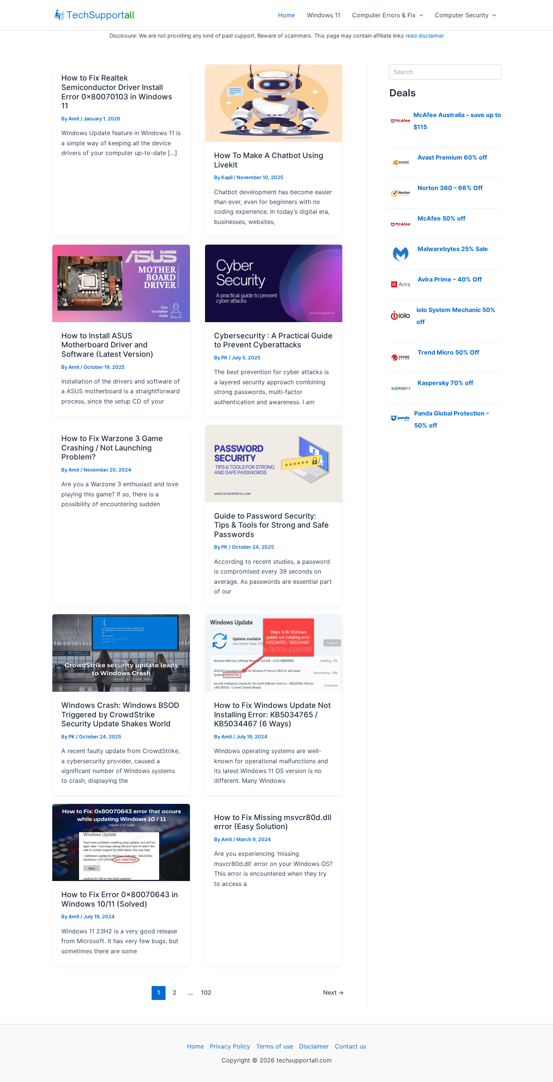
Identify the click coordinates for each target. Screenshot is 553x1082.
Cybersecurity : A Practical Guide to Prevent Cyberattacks (273, 340)
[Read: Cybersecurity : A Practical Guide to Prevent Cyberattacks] (274, 282)
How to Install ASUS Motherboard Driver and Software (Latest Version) (107, 345)
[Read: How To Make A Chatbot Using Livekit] (274, 103)
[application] (419, 15)
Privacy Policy (230, 1046)
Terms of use (274, 1046)
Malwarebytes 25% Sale (453, 249)
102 (206, 992)
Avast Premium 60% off (452, 157)
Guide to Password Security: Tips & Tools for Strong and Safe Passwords (271, 525)
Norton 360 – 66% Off (450, 188)
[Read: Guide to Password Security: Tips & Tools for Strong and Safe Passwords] (274, 463)
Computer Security (462, 15)
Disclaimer (314, 1046)
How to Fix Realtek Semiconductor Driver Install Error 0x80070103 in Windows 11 (116, 91)
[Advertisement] (445, 566)
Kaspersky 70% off (445, 383)
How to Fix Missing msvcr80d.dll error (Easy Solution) (272, 822)
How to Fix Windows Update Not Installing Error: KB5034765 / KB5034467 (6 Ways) (272, 714)
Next (333, 992)
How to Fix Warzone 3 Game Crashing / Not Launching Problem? (112, 447)
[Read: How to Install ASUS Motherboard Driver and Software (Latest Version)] (121, 282)
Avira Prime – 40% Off (450, 279)
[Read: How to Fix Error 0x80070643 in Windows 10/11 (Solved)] (121, 842)
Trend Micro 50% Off (448, 352)
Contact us (350, 1046)
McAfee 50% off (441, 218)
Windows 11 (323, 15)
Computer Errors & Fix (384, 15)
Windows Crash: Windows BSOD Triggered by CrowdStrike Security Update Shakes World (120, 714)
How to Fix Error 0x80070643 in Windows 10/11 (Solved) (119, 899)
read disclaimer (425, 35)
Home (286, 15)
